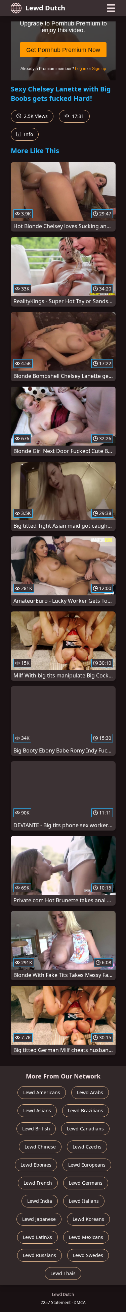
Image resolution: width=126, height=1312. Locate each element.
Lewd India (39, 1201)
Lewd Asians (37, 1110)
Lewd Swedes (88, 1255)
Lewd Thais (63, 1273)
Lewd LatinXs (37, 1237)
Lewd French (38, 1183)
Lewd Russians (39, 1255)
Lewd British (36, 1128)
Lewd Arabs (90, 1092)
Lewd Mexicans (86, 1237)
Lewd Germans (85, 1183)
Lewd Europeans (87, 1165)
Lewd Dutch (45, 7)
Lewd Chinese (40, 1146)
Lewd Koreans (88, 1219)
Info (28, 134)
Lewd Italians (84, 1201)
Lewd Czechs (87, 1146)
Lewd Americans (41, 1092)
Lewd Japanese (39, 1219)
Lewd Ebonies (35, 1165)
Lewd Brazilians (85, 1110)
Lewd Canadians (85, 1128)
